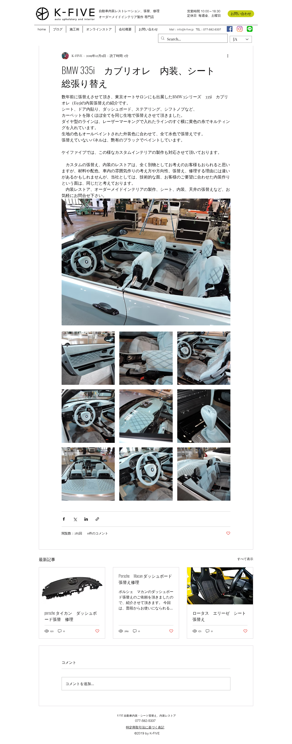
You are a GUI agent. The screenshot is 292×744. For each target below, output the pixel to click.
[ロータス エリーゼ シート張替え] (220, 585)
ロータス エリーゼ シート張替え (219, 616)
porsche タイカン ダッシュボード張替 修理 (70, 616)
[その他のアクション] (227, 55)
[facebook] (229, 29)
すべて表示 (245, 559)
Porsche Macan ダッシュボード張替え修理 (145, 579)
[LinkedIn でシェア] (86, 519)
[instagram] (239, 29)
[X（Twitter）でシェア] (75, 519)
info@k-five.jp (185, 29)
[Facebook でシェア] (64, 519)
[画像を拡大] (88, 358)
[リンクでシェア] (97, 519)
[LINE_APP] (250, 29)
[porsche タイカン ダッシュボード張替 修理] (72, 585)
